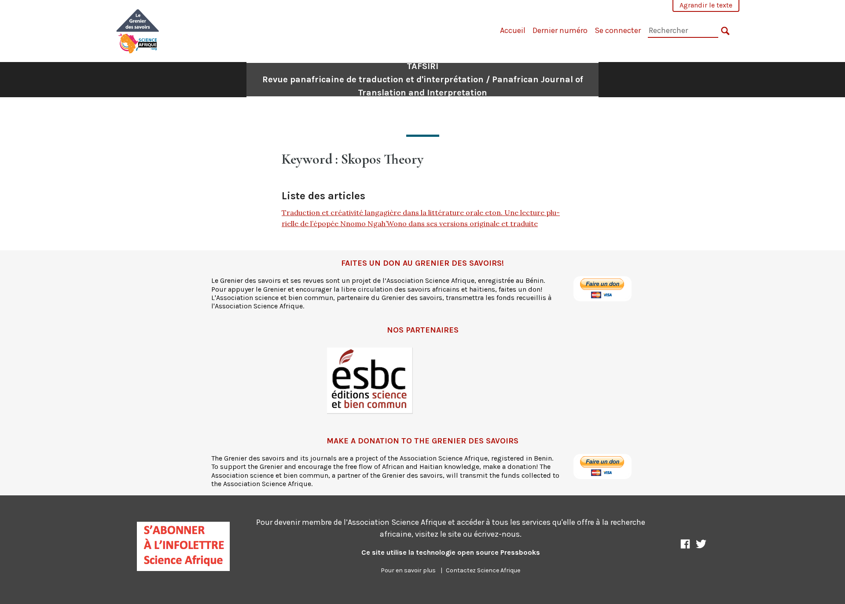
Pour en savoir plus (408, 570)
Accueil (512, 30)
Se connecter (618, 30)
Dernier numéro (560, 30)
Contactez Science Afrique (483, 570)
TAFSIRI (422, 79)
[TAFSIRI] (138, 30)
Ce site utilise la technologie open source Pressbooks (450, 552)
